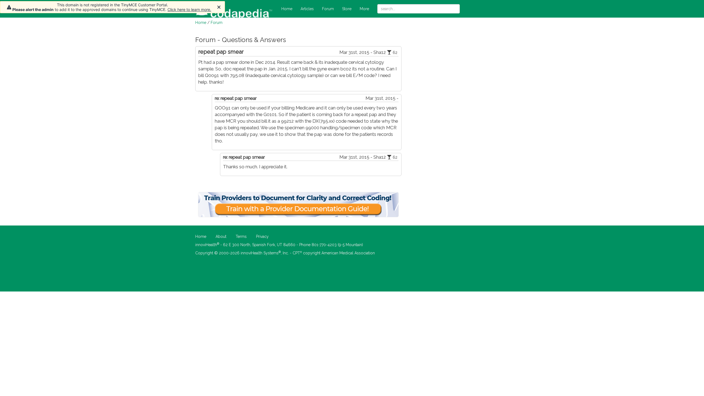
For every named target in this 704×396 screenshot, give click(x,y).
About (221, 236)
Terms (241, 236)
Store (346, 9)
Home (286, 9)
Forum (328, 9)
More (364, 9)
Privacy (262, 236)
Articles (307, 9)
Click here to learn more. (189, 9)
